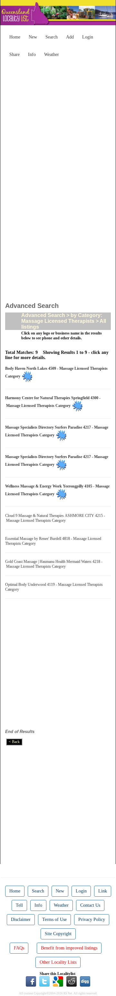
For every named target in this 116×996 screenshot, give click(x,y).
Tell (19, 905)
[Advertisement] (58, 118)
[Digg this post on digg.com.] (85, 981)
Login (87, 37)
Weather (51, 54)
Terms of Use (54, 919)
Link (102, 891)
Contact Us (90, 905)
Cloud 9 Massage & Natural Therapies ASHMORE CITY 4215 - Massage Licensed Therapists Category (55, 518)
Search (51, 37)
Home (14, 37)
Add (70, 37)
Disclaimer (21, 919)
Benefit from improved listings (69, 948)
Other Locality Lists (58, 962)
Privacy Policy (91, 919)
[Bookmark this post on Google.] (58, 981)
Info (32, 54)
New (33, 37)
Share (14, 54)
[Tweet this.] (44, 981)
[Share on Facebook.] (31, 981)
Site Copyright (58, 933)
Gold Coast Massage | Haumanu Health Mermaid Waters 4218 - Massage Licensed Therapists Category (53, 564)
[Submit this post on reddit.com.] (71, 981)
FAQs (19, 948)
